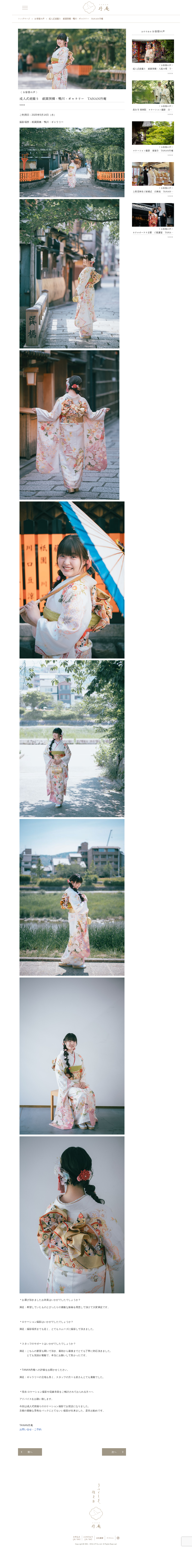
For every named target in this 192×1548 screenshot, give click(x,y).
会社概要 (99, 1538)
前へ (30, 1452)
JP (74, 1539)
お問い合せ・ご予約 (31, 1429)
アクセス (110, 1538)
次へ (114, 1452)
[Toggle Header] (25, 7)
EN (78, 1539)
